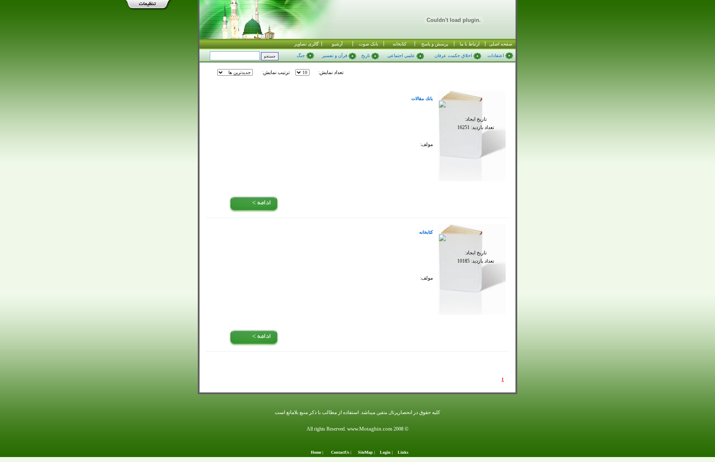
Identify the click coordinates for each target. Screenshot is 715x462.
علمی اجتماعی (401, 55)
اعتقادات (495, 55)
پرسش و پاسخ (434, 44)
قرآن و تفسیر (335, 55)
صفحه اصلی (500, 44)
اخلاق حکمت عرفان (453, 55)
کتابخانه (399, 44)
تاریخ (366, 55)
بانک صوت (368, 44)
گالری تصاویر (306, 44)
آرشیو (337, 44)
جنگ (301, 55)
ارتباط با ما (470, 44)
